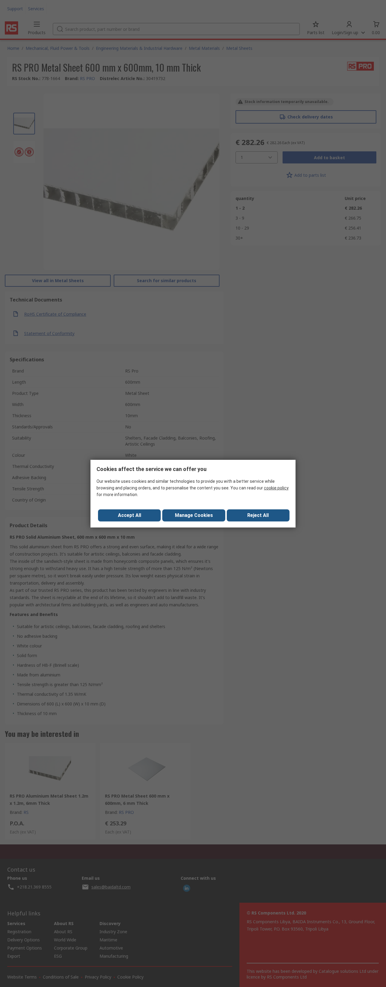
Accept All (129, 515)
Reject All (258, 515)
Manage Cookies (194, 515)
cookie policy (276, 487)
